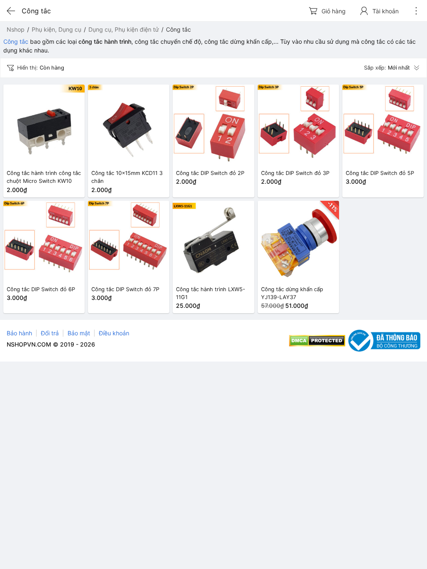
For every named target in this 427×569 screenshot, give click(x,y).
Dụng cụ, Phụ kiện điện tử (123, 29)
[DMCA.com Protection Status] (317, 341)
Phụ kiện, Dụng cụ (56, 29)
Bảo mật (79, 333)
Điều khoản (114, 333)
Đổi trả (50, 333)
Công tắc (15, 41)
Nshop (16, 29)
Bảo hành (19, 333)
